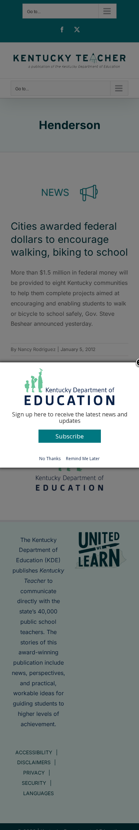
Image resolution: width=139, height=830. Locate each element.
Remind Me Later (83, 459)
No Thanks (50, 459)
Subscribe (70, 436)
